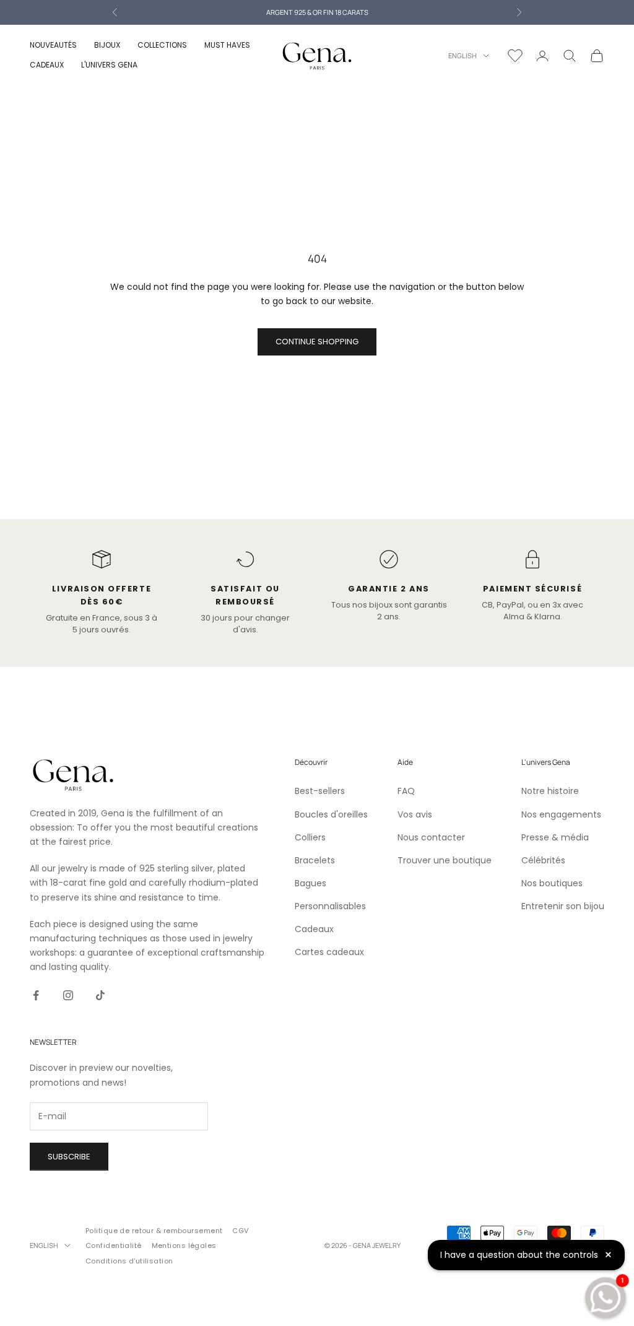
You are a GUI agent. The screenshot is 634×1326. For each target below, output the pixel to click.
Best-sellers (320, 791)
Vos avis (414, 814)
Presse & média (555, 837)
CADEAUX (47, 64)
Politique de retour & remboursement (153, 1231)
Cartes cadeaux (329, 952)
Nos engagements (561, 814)
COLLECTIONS (162, 45)
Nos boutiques (552, 883)
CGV (240, 1231)
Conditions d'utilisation (129, 1261)
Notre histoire (550, 791)
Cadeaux (314, 929)
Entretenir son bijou (562, 906)
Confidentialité (113, 1245)
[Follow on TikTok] (100, 995)
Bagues (310, 883)
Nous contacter (431, 837)
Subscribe (69, 1156)
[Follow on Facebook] (36, 995)
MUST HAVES (227, 45)
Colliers (310, 837)
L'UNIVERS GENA (109, 64)
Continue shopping (317, 341)
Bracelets (315, 860)
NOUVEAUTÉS (53, 45)
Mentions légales (184, 1245)
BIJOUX (107, 45)
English (462, 55)
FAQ (406, 791)
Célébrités (543, 860)
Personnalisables (330, 906)
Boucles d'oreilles (331, 814)
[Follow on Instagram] (68, 995)
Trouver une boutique (444, 860)
